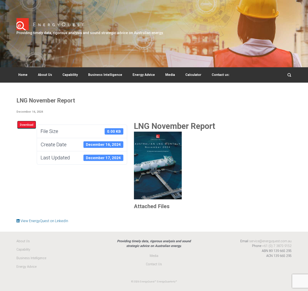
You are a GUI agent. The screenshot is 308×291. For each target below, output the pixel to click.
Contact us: (221, 75)
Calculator (193, 75)
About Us (45, 75)
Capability (70, 75)
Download (26, 124)
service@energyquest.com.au (270, 241)
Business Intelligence (105, 75)
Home (23, 75)
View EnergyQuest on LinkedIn (44, 221)
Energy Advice (144, 75)
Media (170, 75)
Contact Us (154, 264)
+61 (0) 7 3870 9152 (277, 246)
